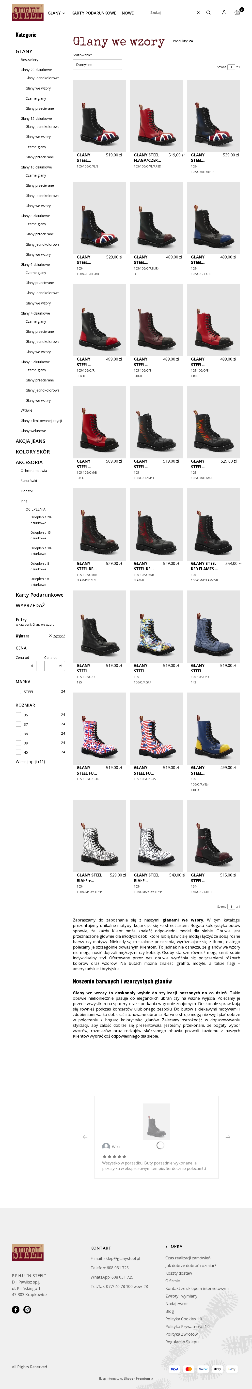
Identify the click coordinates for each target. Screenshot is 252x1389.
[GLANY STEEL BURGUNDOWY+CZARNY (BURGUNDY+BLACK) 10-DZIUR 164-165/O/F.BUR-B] (213, 836)
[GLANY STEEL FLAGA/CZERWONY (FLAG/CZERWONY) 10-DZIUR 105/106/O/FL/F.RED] (156, 116)
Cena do (51, 657)
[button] (208, 12)
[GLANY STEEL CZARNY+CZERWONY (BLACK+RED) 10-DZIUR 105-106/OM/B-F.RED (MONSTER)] (99, 422)
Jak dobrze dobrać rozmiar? (190, 1265)
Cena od (22, 657)
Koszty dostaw (178, 1273)
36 (26, 715)
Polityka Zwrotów (181, 1334)
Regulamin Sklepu (182, 1341)
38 (26, 733)
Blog (169, 1311)
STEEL (29, 691)
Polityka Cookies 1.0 (183, 1318)
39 (26, 743)
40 (26, 752)
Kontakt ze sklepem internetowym (197, 1288)
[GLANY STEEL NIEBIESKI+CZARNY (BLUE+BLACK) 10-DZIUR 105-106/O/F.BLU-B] (213, 218)
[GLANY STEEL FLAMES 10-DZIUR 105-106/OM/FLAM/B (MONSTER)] (213, 422)
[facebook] (15, 1310)
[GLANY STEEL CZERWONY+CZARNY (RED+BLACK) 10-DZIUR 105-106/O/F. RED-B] (99, 320)
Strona (221, 67)
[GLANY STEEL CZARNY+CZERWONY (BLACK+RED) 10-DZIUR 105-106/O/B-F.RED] (213, 320)
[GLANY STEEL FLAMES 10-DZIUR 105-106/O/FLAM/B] (156, 422)
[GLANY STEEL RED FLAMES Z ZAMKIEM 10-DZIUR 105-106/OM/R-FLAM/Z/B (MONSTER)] (213, 524)
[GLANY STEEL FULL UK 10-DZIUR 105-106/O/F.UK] (99, 729)
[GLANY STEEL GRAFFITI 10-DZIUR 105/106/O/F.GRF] (156, 626)
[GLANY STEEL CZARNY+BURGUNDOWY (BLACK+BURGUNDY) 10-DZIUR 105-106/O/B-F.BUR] (156, 320)
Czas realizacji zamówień (188, 1257)
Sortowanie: (82, 55)
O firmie (172, 1280)
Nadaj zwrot (176, 1303)
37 (26, 724)
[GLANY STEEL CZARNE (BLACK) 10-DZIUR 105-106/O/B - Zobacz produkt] (156, 1121)
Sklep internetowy (124, 1378)
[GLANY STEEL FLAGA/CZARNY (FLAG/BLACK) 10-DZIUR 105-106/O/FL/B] (99, 116)
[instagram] (27, 1310)
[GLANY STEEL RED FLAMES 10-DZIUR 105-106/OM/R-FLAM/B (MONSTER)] (156, 524)
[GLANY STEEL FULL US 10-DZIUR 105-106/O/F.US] (156, 729)
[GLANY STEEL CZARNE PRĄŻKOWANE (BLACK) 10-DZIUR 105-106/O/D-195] (99, 626)
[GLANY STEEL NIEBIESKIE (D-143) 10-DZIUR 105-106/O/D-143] (213, 626)
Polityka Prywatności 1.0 (187, 1326)
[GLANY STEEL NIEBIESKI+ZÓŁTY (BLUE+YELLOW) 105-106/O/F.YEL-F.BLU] (213, 729)
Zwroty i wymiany (181, 1296)
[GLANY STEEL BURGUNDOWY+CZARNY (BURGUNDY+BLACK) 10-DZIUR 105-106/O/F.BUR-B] (156, 218)
